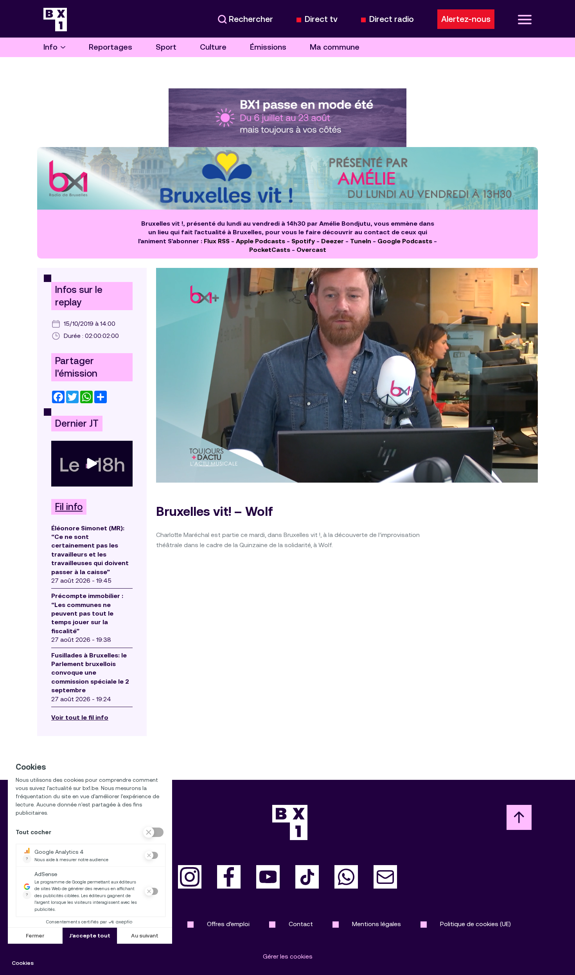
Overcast (311, 249)
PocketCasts (269, 249)
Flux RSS (217, 241)
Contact (301, 923)
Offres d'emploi (228, 923)
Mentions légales (376, 923)
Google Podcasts (404, 241)
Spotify (303, 241)
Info (50, 47)
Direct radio (391, 19)
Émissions (268, 47)
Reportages (110, 47)
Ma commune (334, 47)
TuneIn (360, 241)
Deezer (332, 241)
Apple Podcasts (260, 241)
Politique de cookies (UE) (475, 923)
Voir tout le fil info (79, 717)
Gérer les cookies (288, 956)
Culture (213, 47)
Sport (166, 47)
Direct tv (321, 19)
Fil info (69, 507)
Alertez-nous (466, 19)
